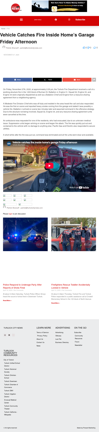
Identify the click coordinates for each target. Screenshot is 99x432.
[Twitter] (62, 19)
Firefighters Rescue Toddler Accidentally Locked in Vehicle (70, 286)
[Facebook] (56, 19)
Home (3, 28)
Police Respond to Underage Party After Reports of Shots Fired (22, 286)
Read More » (7, 300)
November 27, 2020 (11, 55)
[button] (21, 19)
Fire (8, 28)
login (10, 213)
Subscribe (80, 19)
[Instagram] (69, 19)
